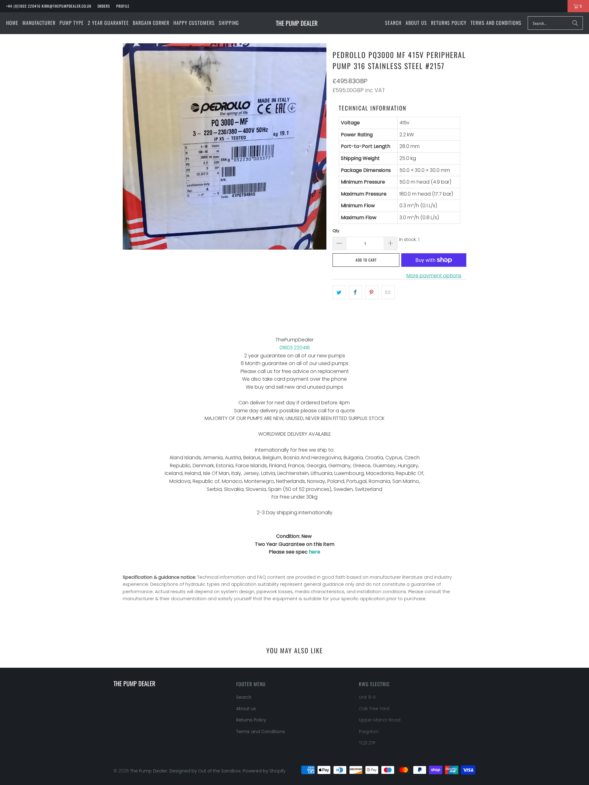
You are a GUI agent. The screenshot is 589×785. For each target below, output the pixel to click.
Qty (336, 231)
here (314, 551)
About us (246, 708)
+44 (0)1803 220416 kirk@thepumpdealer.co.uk (48, 6)
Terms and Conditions (260, 732)
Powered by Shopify (264, 771)
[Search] (575, 23)
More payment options (433, 275)
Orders (104, 6)
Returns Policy (251, 720)
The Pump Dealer (148, 771)
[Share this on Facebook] (355, 293)
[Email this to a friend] (388, 293)
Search (244, 697)
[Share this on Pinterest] (371, 293)
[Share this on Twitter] (339, 293)
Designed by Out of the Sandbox (205, 771)
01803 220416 (294, 347)
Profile (122, 6)
